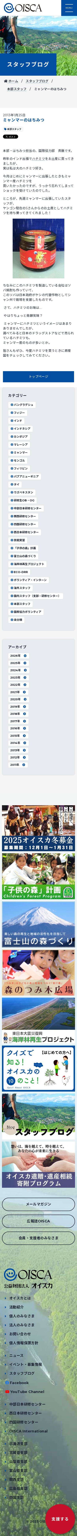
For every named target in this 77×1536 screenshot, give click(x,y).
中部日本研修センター (27, 508)
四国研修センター (25, 524)
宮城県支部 (18, 1453)
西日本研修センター (26, 532)
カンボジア (21, 436)
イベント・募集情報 (25, 1364)
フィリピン (21, 468)
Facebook (19, 1383)
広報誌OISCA (38, 1221)
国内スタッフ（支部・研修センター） (37, 596)
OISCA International (28, 1431)
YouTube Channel (27, 1392)
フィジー (19, 413)
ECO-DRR (21, 572)
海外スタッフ (22, 588)
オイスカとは (20, 1298)
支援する (60, 1519)
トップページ (38, 377)
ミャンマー (21, 452)
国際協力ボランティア (27, 612)
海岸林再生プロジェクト (29, 564)
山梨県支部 (18, 1462)
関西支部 (16, 1479)
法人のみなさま (22, 1325)
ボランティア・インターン (30, 580)
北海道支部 (18, 1444)
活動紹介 (16, 1307)
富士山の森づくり (25, 556)
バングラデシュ (23, 405)
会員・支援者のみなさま (38, 1238)
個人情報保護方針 (23, 1343)
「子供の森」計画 (25, 548)
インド (18, 421)
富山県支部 (18, 1470)
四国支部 (16, 1497)
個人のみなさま (22, 1316)
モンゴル (19, 460)
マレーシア (21, 444)
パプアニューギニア (26, 476)
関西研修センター (25, 516)
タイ (16, 484)
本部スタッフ (16, 89)
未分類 (18, 620)
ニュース (16, 1355)
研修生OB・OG (24, 500)
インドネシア (22, 428)
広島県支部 (18, 1488)
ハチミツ (38, 159)
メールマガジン (38, 1204)
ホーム (13, 81)
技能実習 (19, 540)
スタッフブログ (28, 64)
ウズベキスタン (23, 492)
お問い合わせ (20, 1334)
